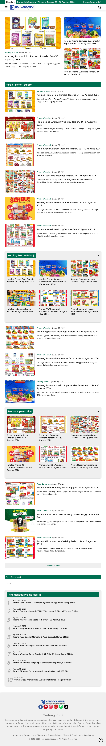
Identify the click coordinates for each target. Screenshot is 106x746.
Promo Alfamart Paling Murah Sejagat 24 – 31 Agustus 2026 (68, 487)
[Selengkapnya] (98, 255)
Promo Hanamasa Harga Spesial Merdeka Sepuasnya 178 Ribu (42, 662)
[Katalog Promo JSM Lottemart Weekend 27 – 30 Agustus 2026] (20, 208)
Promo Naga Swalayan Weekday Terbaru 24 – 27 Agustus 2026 (19, 437)
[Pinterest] (45, 706)
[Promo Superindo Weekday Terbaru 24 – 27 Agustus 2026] (20, 181)
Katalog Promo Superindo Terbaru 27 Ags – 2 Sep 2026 (81, 73)
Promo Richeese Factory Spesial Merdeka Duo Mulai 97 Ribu (41, 671)
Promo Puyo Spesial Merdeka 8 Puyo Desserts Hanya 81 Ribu (41, 637)
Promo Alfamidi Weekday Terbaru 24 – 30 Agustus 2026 (66, 229)
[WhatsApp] (61, 706)
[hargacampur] (22, 7)
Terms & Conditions (72, 735)
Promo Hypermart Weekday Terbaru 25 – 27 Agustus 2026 (67, 331)
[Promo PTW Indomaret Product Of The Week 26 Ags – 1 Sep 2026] (53, 298)
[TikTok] (66, 707)
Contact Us (29, 735)
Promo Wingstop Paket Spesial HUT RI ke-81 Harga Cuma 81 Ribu (43, 654)
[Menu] (7, 7)
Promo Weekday (44, 118)
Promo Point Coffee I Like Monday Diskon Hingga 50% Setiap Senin (44, 602)
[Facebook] (40, 706)
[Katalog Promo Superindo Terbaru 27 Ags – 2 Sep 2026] (82, 58)
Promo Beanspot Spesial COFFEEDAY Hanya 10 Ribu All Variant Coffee (45, 611)
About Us (17, 735)
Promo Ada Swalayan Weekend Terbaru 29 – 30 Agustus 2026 (30, 2)
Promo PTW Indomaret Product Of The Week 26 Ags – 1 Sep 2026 (53, 311)
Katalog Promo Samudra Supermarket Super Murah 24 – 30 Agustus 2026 (82, 42)
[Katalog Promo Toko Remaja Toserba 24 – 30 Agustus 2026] (33, 33)
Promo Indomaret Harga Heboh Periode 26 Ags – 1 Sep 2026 (84, 311)
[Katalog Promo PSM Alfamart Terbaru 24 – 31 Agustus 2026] (20, 364)
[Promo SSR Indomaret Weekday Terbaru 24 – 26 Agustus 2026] (20, 547)
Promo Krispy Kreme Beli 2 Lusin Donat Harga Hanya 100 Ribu (42, 680)
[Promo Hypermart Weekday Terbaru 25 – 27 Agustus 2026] (20, 337)
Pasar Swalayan (44, 484)
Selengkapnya (53, 565)
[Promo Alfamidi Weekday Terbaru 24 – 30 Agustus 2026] (20, 235)
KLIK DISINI (57, 729)
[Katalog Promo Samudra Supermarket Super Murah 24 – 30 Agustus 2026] (82, 27)
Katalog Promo (11, 52)
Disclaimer (89, 735)
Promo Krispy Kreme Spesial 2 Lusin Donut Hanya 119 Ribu (40, 628)
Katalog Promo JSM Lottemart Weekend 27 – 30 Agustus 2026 (19, 467)
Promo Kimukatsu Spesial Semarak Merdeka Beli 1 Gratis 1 (40, 645)
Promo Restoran (44, 510)
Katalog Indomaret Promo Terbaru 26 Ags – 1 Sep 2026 (20, 310)
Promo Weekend (44, 145)
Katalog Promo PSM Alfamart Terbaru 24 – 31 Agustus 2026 (68, 358)
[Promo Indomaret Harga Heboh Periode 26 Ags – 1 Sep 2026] (85, 298)
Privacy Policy (54, 735)
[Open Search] (99, 7)
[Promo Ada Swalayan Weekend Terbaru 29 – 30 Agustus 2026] (20, 155)
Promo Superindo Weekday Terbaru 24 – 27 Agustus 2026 (66, 175)
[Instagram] (51, 706)
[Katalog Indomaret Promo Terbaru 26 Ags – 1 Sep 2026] (21, 298)
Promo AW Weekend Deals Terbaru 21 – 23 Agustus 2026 (39, 620)
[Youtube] (56, 706)
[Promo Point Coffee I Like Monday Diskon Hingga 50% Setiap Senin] (20, 520)
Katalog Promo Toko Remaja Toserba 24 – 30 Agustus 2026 (68, 94)
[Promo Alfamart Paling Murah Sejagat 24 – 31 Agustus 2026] (20, 493)
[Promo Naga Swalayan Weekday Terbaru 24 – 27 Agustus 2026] (20, 128)
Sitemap (41, 735)
